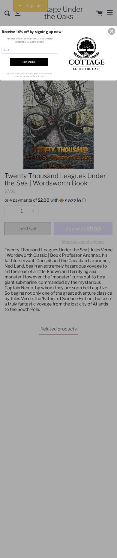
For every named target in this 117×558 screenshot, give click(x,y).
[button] (111, 31)
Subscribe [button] (28, 62)
